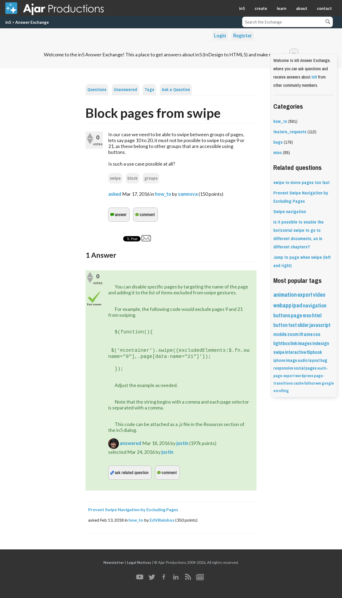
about (301, 8)
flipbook (314, 352)
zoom (293, 334)
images (305, 343)
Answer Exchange (32, 22)
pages (311, 368)
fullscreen (312, 383)
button (280, 325)
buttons (281, 316)
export (304, 295)
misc (277, 152)
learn (281, 8)
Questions (96, 89)
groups (151, 178)
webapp (282, 305)
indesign (320, 343)
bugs (278, 142)
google (328, 383)
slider (303, 325)
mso (307, 315)
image (291, 360)
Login (220, 35)
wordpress (304, 376)
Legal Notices (139, 562)
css (316, 334)
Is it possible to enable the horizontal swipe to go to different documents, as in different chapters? (298, 234)
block (132, 178)
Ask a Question (176, 89)
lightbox (281, 343)
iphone (279, 360)
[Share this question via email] (146, 240)
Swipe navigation (289, 212)
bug (323, 360)
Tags (149, 89)
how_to (163, 194)
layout (314, 360)
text (292, 325)
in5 (242, 8)
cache (299, 383)
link (293, 343)
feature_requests (289, 132)
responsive (283, 368)
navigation (315, 306)
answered (130, 443)
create (261, 8)
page (296, 316)
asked (114, 194)
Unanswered (125, 89)
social (299, 368)
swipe (115, 178)
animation (285, 294)
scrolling (281, 390)
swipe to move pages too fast (301, 182)
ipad (297, 305)
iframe (306, 334)
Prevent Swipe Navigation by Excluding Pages (133, 509)
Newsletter (113, 562)
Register (242, 35)
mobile (280, 334)
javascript (320, 325)
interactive (295, 352)
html (316, 315)
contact (324, 8)
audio (303, 360)
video (319, 295)
